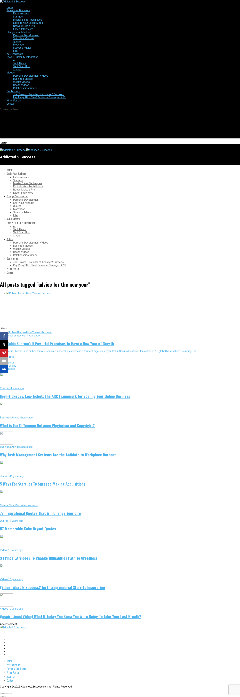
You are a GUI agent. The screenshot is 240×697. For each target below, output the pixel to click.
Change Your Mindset (19, 32)
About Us (11, 677)
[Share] (4, 693)
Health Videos (21, 85)
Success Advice (22, 47)
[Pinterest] (4, 353)
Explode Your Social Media (28, 22)
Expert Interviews (23, 29)
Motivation (19, 44)
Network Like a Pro (24, 25)
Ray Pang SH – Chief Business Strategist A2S (39, 97)
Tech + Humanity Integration (22, 57)
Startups (18, 16)
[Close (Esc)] (1, 693)
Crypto (17, 69)
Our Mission (13, 91)
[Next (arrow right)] (4, 696)
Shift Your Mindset (23, 38)
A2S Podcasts (15, 53)
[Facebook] (4, 336)
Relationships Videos (25, 88)
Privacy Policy (13, 665)
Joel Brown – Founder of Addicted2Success (38, 94)
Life (15, 50)
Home (10, 7)
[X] (4, 344)
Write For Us (14, 100)
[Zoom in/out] (11, 693)
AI (14, 60)
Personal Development (26, 35)
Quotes (17, 41)
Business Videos (23, 78)
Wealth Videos (21, 81)
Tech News (19, 63)
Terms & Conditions (16, 669)
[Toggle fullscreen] (8, 693)
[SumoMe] (4, 369)
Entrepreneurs (21, 13)
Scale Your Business (18, 10)
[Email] (4, 361)
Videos (11, 72)
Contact (11, 103)
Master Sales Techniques (27, 19)
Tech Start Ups (21, 66)
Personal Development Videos (30, 75)
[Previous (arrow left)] (1, 696)
